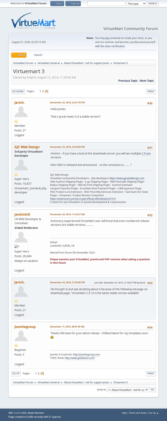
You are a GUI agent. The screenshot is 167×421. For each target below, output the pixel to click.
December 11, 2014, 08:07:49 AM (67, 326)
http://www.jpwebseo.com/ (80, 358)
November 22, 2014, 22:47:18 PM (67, 102)
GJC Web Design (27, 147)
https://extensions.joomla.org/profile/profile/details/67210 (83, 199)
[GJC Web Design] (16, 197)
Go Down (18, 91)
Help (124, 412)
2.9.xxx (146, 153)
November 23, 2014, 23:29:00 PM (67, 146)
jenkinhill (22, 214)
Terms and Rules (137, 412)
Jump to (101, 389)
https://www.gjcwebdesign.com (126, 178)
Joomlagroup (25, 326)
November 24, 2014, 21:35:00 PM (67, 282)
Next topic (147, 81)
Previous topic (128, 81)
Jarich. (19, 102)
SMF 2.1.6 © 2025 (17, 413)
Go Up (15, 373)
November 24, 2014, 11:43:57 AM (67, 214)
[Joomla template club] (16, 359)
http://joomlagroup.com (86, 354)
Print (150, 91)
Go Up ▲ (154, 412)
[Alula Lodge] (16, 265)
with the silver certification (110, 46)
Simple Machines (35, 413)
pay (107, 38)
